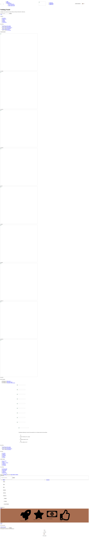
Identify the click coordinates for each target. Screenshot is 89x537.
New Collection (4, 469)
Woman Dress (4, 470)
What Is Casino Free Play (6, 29)
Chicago (3, 456)
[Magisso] (21, 389)
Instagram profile (4, 468)
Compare (5, 501)
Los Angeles (4, 455)
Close (1, 14)
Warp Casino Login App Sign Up (7, 27)
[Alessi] (21, 422)
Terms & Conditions (5, 462)
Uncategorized (4, 22)
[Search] (3, 4)
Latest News (4, 464)
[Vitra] (21, 385)
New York (3, 453)
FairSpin (3, 19)
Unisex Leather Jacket (11, 5)
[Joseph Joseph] (21, 403)
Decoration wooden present (11, 382)
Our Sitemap (4, 465)
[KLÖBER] (21, 399)
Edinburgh (3, 454)
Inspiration (3, 21)
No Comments (9, 26)
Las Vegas (3, 457)
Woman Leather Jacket (11, 4)
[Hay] (21, 408)
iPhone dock (9, 381)
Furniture (3, 20)
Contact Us (4, 463)
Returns (3, 461)
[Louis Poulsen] (21, 394)
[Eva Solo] (21, 417)
